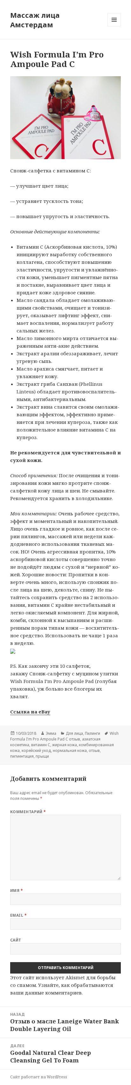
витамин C (40, 744)
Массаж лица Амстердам (35, 19)
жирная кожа (64, 744)
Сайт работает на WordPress (38, 1077)
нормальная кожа (70, 750)
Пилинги (92, 733)
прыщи (42, 756)
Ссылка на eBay (30, 711)
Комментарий (28, 811)
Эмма (51, 733)
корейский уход (36, 750)
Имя (16, 890)
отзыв (94, 750)
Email (18, 915)
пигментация (22, 756)
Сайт (15, 940)
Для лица (74, 733)
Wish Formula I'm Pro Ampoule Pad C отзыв (64, 736)
